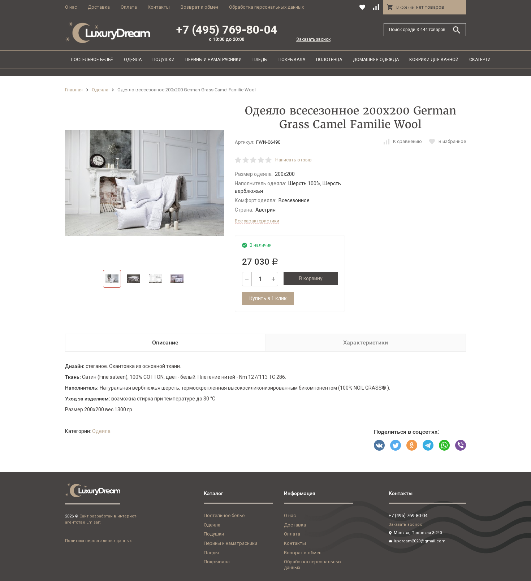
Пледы (260, 59)
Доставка (99, 7)
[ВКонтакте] (379, 445)
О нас (71, 7)
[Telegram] (428, 445)
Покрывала (292, 59)
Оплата (129, 7)
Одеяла (133, 59)
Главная (74, 89)
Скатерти (480, 59)
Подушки (163, 59)
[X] (395, 445)
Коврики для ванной (433, 59)
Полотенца (329, 59)
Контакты (159, 7)
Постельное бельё (92, 59)
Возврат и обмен (199, 7)
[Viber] (460, 445)
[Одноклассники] (411, 445)
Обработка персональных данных (266, 7)
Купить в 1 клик (268, 298)
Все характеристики (257, 221)
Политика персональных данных (98, 540)
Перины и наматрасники (213, 59)
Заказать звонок (313, 39)
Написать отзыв (293, 159)
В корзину (311, 278)
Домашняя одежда (376, 59)
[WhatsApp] (444, 445)
